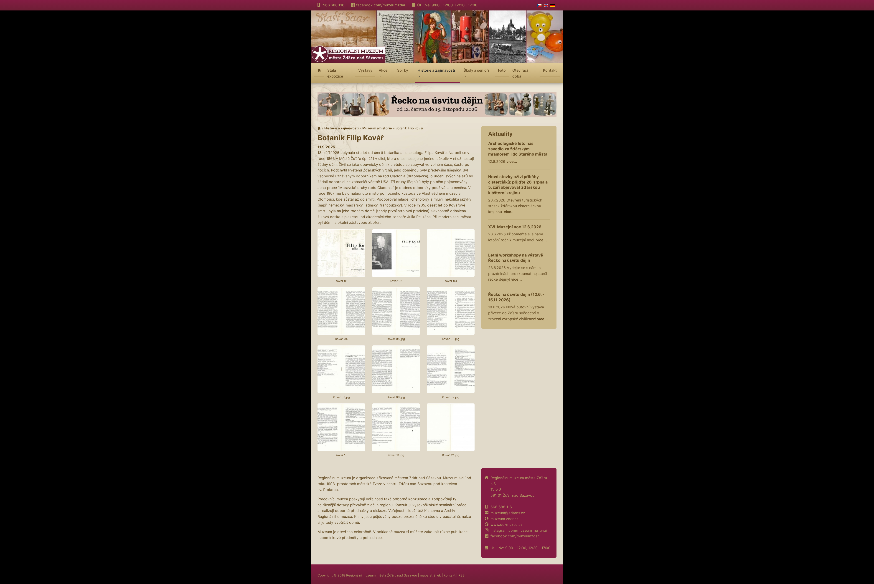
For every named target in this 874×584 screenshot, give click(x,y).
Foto (502, 70)
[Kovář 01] (341, 253)
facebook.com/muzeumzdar (380, 5)
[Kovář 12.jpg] (451, 427)
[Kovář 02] (396, 253)
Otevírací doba (520, 73)
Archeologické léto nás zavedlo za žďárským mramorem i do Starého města (517, 149)
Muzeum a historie (377, 128)
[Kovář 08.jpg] (396, 369)
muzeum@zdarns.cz (507, 513)
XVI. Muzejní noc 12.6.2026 (514, 226)
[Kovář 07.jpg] (341, 369)
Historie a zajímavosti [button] (436, 70)
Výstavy (365, 70)
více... (511, 161)
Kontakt (550, 70)
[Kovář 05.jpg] (396, 311)
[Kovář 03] (451, 253)
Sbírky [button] (402, 70)
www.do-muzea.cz (506, 524)
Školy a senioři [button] (476, 70)
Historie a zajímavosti (341, 128)
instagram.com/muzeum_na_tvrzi (518, 530)
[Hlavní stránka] (319, 128)
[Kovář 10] (341, 427)
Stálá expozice (335, 73)
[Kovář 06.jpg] (451, 311)
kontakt (449, 575)
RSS (461, 575)
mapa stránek (430, 575)
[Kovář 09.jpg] (451, 369)
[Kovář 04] (341, 311)
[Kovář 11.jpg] (396, 427)
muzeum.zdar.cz (504, 518)
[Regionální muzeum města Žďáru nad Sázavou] (437, 36)
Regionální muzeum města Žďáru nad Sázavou (381, 575)
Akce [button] (383, 70)
